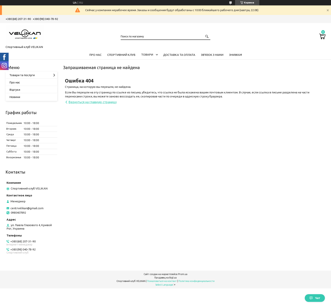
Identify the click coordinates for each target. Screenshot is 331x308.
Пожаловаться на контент (162, 281)
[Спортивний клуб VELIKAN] (25, 33)
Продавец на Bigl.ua (165, 277)
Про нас (14, 82)
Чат (317, 298)
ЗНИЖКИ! (235, 54)
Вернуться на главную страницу (93, 102)
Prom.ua (182, 274)
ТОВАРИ (147, 54)
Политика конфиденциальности (197, 281)
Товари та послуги (22, 75)
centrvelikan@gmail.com (27, 208)
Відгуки (14, 89)
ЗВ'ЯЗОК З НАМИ (212, 54)
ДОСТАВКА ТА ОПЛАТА (179, 54)
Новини (14, 97)
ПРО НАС (95, 54)
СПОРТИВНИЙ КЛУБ (121, 54)
